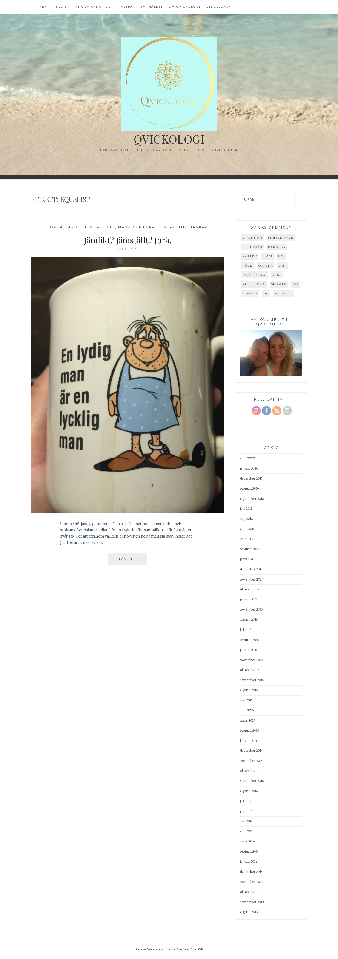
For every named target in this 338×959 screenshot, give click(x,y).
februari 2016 (249, 640)
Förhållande (64, 227)
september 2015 (252, 680)
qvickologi (254, 274)
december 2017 (251, 569)
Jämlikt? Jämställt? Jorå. (128, 239)
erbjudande (281, 237)
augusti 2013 (249, 912)
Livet (109, 227)
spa (295, 284)
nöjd (247, 265)
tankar (250, 293)
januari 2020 (249, 468)
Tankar (199, 227)
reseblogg (254, 284)
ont (282, 265)
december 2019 (251, 479)
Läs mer (133, 561)
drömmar (252, 237)
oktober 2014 (249, 771)
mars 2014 (247, 841)
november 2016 (251, 610)
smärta (278, 284)
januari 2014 (248, 862)
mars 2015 (247, 721)
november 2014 (251, 761)
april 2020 (247, 458)
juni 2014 (246, 811)
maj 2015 (246, 700)
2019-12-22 (127, 249)
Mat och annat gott (93, 6)
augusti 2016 (249, 620)
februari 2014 (249, 852)
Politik (179, 227)
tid (266, 293)
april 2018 (247, 529)
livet (267, 256)
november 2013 (251, 882)
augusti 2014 (249, 791)
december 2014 (251, 751)
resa (277, 274)
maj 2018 (246, 519)
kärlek (249, 256)
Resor (59, 6)
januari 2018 (248, 559)
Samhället (152, 6)
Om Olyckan (218, 6)
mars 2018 (247, 539)
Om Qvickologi (185, 6)
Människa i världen (142, 227)
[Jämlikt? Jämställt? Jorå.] (127, 512)
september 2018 (252, 499)
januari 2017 (248, 599)
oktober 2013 (249, 892)
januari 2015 (248, 741)
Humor (128, 6)
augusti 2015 (249, 690)
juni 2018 (246, 509)
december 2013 (251, 872)
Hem (44, 6)
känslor (277, 247)
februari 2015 (249, 731)
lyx (281, 256)
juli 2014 (245, 801)
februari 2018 (249, 549)
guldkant (252, 247)
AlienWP (196, 949)
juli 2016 (245, 630)
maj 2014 (246, 821)
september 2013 (252, 902)
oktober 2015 (249, 670)
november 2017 (251, 579)
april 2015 (247, 710)
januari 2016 (248, 650)
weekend (284, 293)
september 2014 (252, 781)
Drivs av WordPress (149, 949)
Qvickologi (169, 139)
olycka (265, 265)
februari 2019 (249, 489)
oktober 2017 (249, 589)
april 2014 (247, 831)
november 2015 (251, 660)
